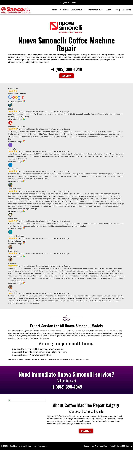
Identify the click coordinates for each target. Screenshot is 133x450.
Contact (127, 9)
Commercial (94, 9)
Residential (76, 9)
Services (64, 9)
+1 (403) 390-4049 (66, 69)
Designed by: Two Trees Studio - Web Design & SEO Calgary (108, 446)
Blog (117, 9)
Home (54, 9)
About (109, 9)
